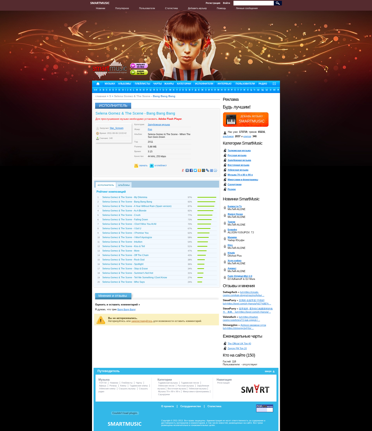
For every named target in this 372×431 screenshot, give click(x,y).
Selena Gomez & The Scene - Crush (121, 215)
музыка (110, 83)
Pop (150, 129)
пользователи (245, 83)
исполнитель (106, 184)
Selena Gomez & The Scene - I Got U (121, 228)
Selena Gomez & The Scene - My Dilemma (124, 197)
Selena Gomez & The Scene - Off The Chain (125, 255)
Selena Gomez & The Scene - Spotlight (122, 264)
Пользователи (147, 8)
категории (184, 83)
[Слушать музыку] (139, 65)
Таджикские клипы (139, 385)
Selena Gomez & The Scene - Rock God (123, 259)
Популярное (122, 8)
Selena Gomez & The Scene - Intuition (122, 241)
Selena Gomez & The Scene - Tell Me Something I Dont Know (134, 277)
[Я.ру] (183, 170)
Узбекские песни (166, 385)
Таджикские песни (190, 383)
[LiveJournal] (208, 170)
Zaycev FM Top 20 (237, 348)
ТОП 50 (103, 383)
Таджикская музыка (168, 383)
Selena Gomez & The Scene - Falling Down (125, 219)
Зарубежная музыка (159, 124)
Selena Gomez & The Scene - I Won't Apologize (127, 237)
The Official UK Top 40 (239, 343)
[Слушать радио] (139, 72)
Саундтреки (164, 394)
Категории (165, 379)
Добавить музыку (197, 8)
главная (100, 96)
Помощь (221, 8)
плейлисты (142, 83)
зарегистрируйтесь (141, 321)
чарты (157, 83)
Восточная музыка (177, 388)
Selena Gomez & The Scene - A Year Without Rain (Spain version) (136, 206)
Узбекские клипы (107, 388)
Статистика (171, 8)
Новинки (100, 8)
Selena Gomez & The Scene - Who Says (123, 282)
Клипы (123, 385)
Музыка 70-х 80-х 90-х (169, 391)
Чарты (139, 383)
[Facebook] (191, 170)
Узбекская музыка (198, 388)
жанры (169, 83)
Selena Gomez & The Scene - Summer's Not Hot (127, 273)
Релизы (113, 385)
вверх (268, 371)
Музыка (103, 379)
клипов (247, 136)
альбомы (124, 83)
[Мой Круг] (216, 170)
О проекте (167, 406)
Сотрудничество (190, 406)
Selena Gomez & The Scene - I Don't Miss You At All (129, 224)
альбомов (228, 136)
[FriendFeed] (212, 170)
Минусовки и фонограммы (196, 391)
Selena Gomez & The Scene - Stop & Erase (125, 268)
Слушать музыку (127, 388)
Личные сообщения (247, 8)
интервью (224, 83)
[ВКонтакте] (187, 170)
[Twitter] (195, 170)
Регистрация (213, 3)
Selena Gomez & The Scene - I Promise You (125, 233)
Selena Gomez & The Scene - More (121, 250)
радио (263, 83)
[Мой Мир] (204, 170)
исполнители (204, 83)
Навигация (224, 379)
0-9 (95, 90)
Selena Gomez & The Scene (132, 96)
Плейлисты (127, 383)
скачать (143, 165)
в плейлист (161, 165)
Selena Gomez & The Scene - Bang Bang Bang (127, 201)
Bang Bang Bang (126, 309)
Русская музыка (186, 385)
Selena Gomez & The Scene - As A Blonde (124, 210)
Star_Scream (116, 128)
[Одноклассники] (199, 170)
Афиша (102, 385)
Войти (226, 3)
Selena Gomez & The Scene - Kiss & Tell (123, 246)
